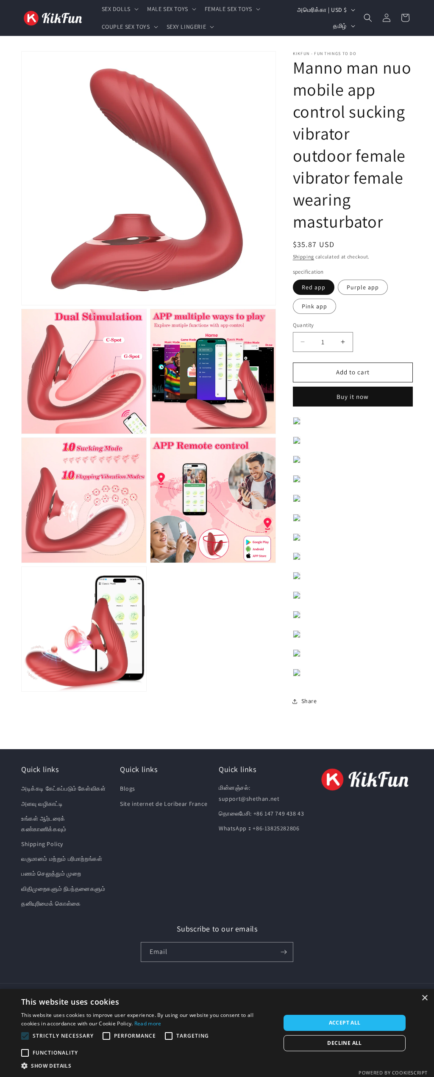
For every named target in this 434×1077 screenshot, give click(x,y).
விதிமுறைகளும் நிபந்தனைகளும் (63, 889)
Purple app (363, 287)
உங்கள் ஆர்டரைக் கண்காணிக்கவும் (44, 824)
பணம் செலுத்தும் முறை (51, 873)
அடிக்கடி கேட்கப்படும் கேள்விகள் (63, 788)
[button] (119, 9)
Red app (314, 287)
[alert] (217, 1033)
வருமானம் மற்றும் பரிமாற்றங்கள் (61, 859)
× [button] (424, 998)
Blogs (127, 788)
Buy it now (353, 397)
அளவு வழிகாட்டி (42, 804)
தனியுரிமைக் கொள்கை (51, 903)
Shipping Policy (42, 844)
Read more (147, 1023)
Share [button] (309, 701)
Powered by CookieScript (393, 1072)
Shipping (303, 256)
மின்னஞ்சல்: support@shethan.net (249, 793)
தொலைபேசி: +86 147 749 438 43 (261, 813)
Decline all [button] (344, 1043)
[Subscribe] (283, 952)
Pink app (314, 306)
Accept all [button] (345, 1022)
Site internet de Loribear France (163, 804)
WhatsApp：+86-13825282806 (259, 828)
